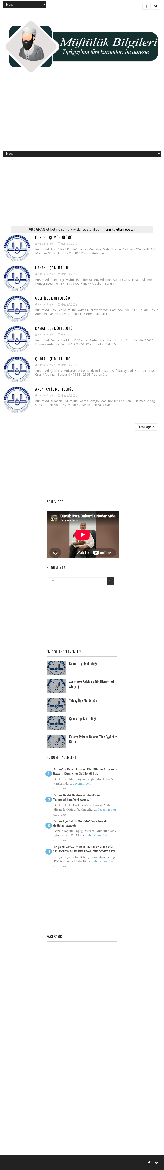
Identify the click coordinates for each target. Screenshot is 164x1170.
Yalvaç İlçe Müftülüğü (83, 700)
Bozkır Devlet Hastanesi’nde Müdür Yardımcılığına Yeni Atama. (76, 797)
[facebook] (146, 6)
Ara (110, 581)
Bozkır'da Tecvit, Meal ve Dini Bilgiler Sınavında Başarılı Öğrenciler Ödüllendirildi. (85, 771)
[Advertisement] (82, 116)
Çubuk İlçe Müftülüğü (83, 718)
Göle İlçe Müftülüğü (52, 298)
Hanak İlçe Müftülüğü (54, 267)
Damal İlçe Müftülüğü (54, 328)
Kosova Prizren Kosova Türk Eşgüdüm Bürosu (93, 739)
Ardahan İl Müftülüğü (54, 389)
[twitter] (156, 6)
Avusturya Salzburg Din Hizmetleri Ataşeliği (91, 684)
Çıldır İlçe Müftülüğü (54, 358)
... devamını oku (80, 783)
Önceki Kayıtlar (146, 427)
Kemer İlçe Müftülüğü (83, 663)
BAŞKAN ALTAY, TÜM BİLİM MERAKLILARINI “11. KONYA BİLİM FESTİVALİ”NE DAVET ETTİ (84, 849)
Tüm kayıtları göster (119, 229)
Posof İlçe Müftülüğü (53, 237)
